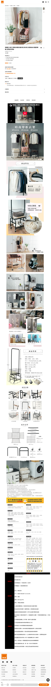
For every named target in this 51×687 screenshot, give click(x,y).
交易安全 (42, 675)
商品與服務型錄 (4, 671)
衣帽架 (18, 5)
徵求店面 (24, 666)
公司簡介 (14, 666)
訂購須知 (28, 99)
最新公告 (3, 666)
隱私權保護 (43, 673)
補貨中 (24, 684)
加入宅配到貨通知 (44, 684)
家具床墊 (6, 5)
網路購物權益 (43, 669)
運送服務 (34, 99)
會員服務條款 (43, 671)
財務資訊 (14, 669)
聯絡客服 (33, 675)
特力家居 (3, 673)
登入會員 (9, 67)
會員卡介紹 (33, 669)
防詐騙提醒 (43, 666)
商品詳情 (16, 99)
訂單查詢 (33, 666)
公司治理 (14, 671)
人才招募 (3, 675)
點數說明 (33, 671)
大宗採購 (24, 669)
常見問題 (33, 673)
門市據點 (3, 669)
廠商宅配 (8, 82)
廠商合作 (24, 671)
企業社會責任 (15, 673)
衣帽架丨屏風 (12, 5)
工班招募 (24, 673)
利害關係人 (15, 675)
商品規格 (22, 99)
